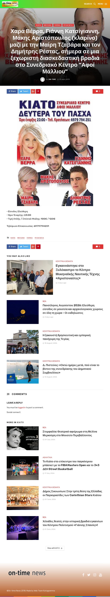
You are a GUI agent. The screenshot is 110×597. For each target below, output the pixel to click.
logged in (22, 407)
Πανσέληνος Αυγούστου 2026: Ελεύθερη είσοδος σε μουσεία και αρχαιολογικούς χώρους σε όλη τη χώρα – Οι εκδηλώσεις (73, 309)
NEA (44, 301)
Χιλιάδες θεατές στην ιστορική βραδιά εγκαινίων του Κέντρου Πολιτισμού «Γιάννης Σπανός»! (73, 523)
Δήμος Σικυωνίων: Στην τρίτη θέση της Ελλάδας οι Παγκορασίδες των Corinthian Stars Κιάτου (72, 493)
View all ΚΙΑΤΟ (53, 548)
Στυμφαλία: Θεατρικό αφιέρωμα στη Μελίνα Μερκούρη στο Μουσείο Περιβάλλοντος (70, 433)
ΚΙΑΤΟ (38, 25)
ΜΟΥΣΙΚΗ (47, 25)
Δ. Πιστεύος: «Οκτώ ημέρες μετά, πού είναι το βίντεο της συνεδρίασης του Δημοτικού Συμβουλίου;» (71, 368)
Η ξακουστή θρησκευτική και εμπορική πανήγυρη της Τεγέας (67, 337)
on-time (52, 79)
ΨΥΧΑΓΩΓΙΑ (68, 25)
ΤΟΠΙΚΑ (57, 25)
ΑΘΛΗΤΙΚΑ (47, 457)
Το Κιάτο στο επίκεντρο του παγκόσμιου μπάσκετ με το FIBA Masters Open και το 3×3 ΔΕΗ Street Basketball (71, 465)
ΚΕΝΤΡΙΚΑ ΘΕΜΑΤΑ (64, 261)
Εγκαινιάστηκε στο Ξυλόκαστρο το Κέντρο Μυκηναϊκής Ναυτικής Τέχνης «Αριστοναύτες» (78, 272)
